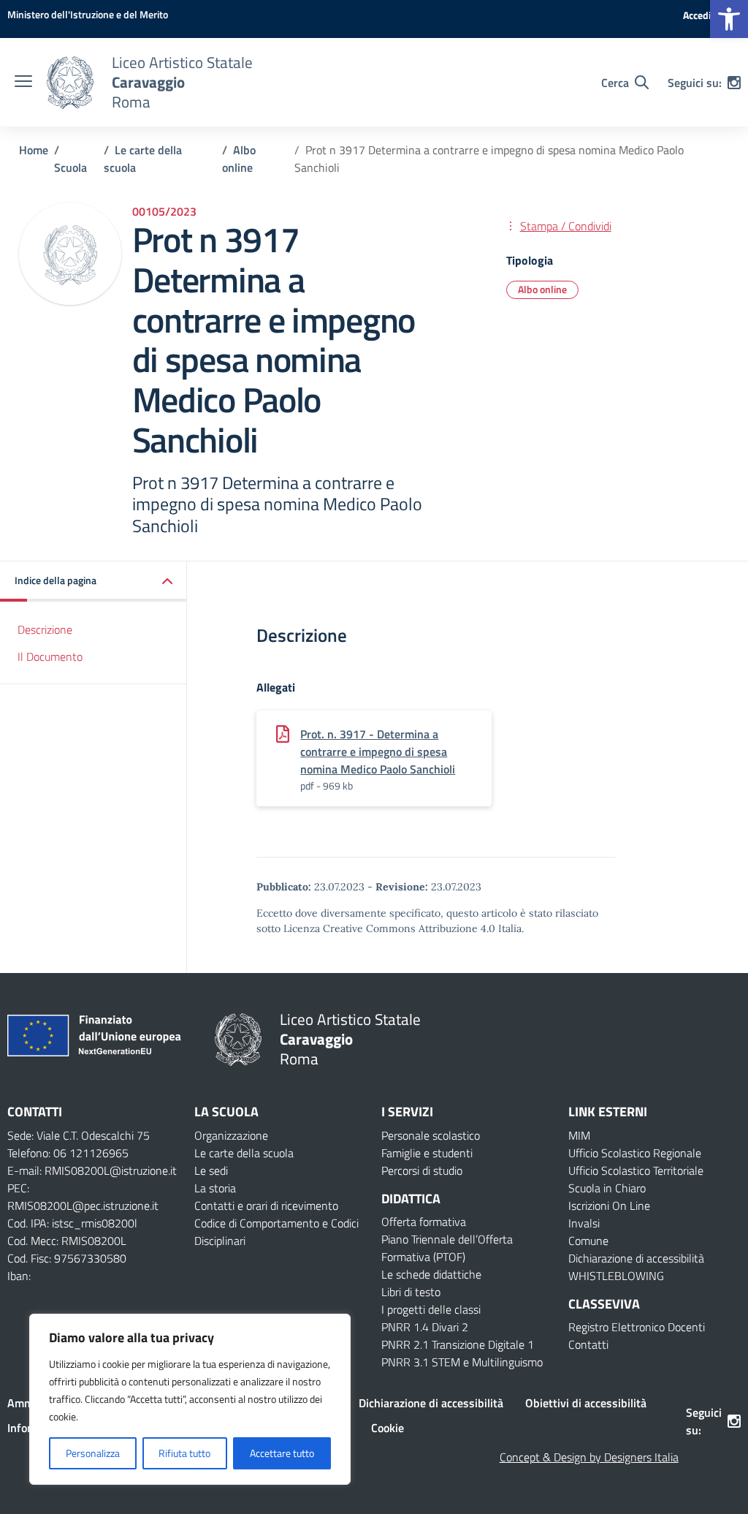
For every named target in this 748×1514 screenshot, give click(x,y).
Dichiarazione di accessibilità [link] (636, 1258)
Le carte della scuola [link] (244, 1153)
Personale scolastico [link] (430, 1135)
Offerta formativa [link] (423, 1221)
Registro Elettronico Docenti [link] (636, 1327)
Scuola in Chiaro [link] (607, 1188)
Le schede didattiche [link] (431, 1274)
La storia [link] (215, 1188)
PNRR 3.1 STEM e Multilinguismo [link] (462, 1362)
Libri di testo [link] (410, 1292)
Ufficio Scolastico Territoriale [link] (635, 1170)
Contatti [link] (588, 1344)
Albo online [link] (542, 289)
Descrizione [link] (45, 629)
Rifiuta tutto (184, 1453)
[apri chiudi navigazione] (23, 82)
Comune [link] (588, 1240)
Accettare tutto (282, 1453)
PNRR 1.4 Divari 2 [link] (424, 1327)
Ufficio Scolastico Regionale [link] (634, 1153)
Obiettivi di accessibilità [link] (585, 1403)
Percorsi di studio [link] (421, 1170)
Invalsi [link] (584, 1223)
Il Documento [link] (50, 656)
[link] (729, 19)
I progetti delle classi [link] (431, 1309)
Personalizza (93, 1453)
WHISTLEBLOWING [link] (616, 1275)
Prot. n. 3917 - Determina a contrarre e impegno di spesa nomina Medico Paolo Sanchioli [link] (377, 751)
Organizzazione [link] (231, 1135)
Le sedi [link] (211, 1170)
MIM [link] (579, 1135)
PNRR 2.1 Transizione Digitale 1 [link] (457, 1344)
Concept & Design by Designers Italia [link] (589, 1457)
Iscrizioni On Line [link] (609, 1205)
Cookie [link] (387, 1428)
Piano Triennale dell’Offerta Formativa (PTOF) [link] (447, 1247)
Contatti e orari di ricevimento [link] (266, 1205)
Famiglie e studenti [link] (427, 1153)
